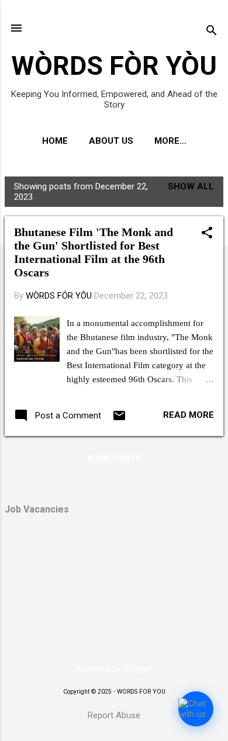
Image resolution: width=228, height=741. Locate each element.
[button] (207, 234)
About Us (111, 141)
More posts (114, 458)
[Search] (212, 32)
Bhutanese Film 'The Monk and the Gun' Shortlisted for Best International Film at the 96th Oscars (93, 252)
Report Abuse (114, 715)
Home (55, 141)
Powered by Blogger (114, 668)
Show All (191, 186)
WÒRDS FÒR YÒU (114, 65)
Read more (188, 415)
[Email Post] (119, 419)
